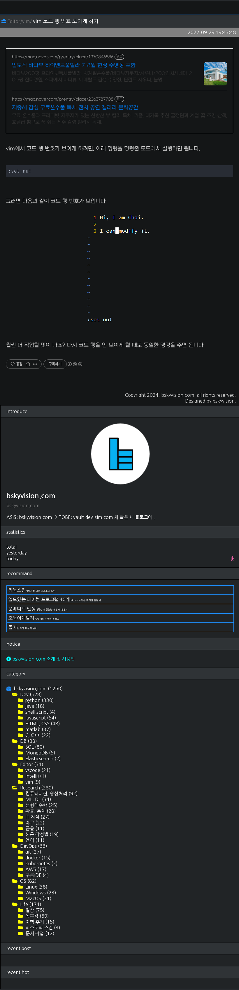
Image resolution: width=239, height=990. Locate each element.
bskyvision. (224, 401)
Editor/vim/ (19, 21)
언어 (34, 840)
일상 (34, 910)
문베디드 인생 (38, 608)
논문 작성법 (41, 834)
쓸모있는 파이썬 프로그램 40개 (54, 599)
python (39, 700)
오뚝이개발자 (33, 618)
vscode (37, 770)
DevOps (33, 846)
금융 (34, 828)
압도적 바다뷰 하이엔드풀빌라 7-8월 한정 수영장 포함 (74, 65)
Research (36, 787)
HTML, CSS (42, 723)
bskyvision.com (177, 395)
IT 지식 (37, 817)
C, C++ (37, 735)
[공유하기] (27, 364)
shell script (40, 712)
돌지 (22, 627)
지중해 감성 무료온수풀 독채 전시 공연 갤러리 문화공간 (75, 108)
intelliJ (35, 776)
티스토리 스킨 (42, 927)
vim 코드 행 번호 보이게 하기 (66, 21)
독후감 (36, 916)
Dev (30, 694)
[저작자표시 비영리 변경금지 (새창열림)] (74, 364)
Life (30, 904)
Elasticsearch (42, 758)
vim (32, 782)
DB (28, 741)
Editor (31, 764)
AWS (35, 869)
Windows (40, 892)
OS (28, 881)
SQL (34, 747)
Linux (36, 886)
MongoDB (39, 752)
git (32, 851)
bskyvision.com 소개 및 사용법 (43, 659)
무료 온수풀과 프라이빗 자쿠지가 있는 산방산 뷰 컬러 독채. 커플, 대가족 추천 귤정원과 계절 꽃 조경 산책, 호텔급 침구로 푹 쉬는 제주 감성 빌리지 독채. (119, 119)
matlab (37, 729)
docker (37, 857)
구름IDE (36, 875)
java (34, 706)
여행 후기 (39, 921)
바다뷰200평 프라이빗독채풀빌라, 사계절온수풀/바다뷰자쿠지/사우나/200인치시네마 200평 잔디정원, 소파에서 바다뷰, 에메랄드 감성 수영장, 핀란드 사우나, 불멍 (102, 76)
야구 (34, 822)
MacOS (38, 898)
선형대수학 (41, 805)
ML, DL (37, 799)
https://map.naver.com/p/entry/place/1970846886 (62, 57)
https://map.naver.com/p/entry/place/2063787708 (62, 99)
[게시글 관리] (35, 364)
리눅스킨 (31, 590)
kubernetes (41, 863)
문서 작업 (39, 933)
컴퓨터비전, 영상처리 (51, 793)
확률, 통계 (40, 811)
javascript (40, 717)
